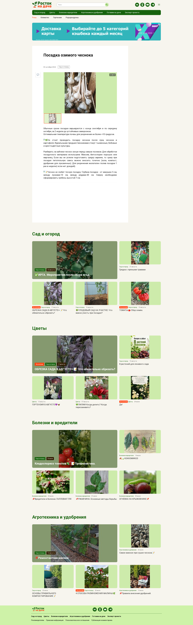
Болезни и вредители (54, 422)
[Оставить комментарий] (37, 74)
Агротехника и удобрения (59, 517)
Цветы (39, 328)
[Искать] (107, 5)
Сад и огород (64, 67)
